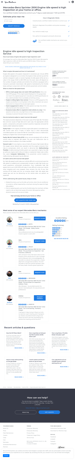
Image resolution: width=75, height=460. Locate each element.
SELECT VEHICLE (14, 26)
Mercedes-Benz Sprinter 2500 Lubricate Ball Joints (59, 124)
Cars (4, 440)
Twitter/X (52, 441)
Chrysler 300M (56, 176)
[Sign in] (73, 2)
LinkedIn (52, 439)
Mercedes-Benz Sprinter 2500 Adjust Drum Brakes (59, 147)
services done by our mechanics (60, 78)
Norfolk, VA (55, 187)
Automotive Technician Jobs (58, 428)
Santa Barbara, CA (57, 164)
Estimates (5, 442)
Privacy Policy (30, 433)
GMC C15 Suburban (57, 166)
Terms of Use (30, 437)
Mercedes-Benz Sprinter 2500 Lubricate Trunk (59, 114)
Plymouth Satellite (57, 186)
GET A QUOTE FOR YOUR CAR (26, 200)
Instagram (53, 443)
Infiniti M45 (55, 159)
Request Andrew (40, 297)
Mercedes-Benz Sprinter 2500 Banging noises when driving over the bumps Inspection (61, 143)
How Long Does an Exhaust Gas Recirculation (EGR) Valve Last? (37, 334)
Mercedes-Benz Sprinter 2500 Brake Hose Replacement (59, 151)
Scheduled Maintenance (9, 444)
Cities (4, 437)
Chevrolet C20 (56, 172)
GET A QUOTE (49, 412)
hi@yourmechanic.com (43, 408)
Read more (18, 348)
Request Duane (39, 218)
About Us (5, 428)
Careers (5, 435)
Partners (5, 447)
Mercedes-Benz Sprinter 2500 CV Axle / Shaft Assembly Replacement (60, 129)
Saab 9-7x (54, 189)
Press (4, 430)
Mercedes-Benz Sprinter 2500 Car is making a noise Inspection (61, 118)
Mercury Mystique (57, 162)
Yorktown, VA (66, 189)
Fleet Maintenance (8, 433)
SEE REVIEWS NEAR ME (61, 238)
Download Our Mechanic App (58, 430)
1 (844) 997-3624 (30, 408)
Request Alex (39, 272)
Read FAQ (25, 412)
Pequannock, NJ (56, 177)
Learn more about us (61, 106)
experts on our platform (58, 87)
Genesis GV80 (55, 179)
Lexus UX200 (55, 182)
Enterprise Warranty (32, 430)
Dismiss (6, 455)
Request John (40, 241)
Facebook (53, 437)
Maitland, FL (55, 167)
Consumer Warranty (32, 428)
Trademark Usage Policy (33, 435)
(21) (19, 33)
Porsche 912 (55, 169)
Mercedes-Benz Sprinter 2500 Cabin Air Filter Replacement (59, 121)
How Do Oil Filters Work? (13, 333)
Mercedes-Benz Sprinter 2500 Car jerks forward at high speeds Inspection (61, 139)
